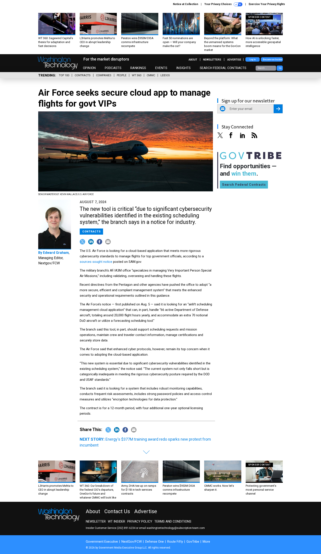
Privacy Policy (139, 521)
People (121, 75)
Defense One (154, 542)
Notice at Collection (185, 4)
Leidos (165, 75)
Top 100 (64, 75)
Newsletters (212, 59)
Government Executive (102, 542)
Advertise (234, 59)
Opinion (89, 68)
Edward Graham (56, 253)
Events (161, 68)
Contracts (83, 75)
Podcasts (113, 68)
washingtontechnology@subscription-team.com (176, 528)
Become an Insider (273, 59)
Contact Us (117, 511)
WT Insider (116, 521)
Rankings (138, 68)
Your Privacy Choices (218, 4)
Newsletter (96, 521)
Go (280, 68)
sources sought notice (96, 262)
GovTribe (192, 542)
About (192, 59)
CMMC (151, 75)
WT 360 (136, 75)
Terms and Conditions (172, 521)
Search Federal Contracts (223, 68)
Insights (183, 68)
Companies (103, 75)
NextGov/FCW (131, 542)
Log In (253, 59)
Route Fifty (175, 542)
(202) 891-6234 (126, 528)
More (206, 542)
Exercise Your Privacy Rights (267, 4)
